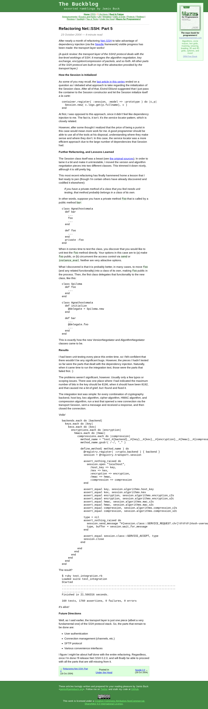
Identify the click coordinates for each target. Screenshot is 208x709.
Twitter (104, 689)
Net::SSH (106, 40)
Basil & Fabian (117, 14)
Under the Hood (107, 19)
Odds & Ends (119, 16)
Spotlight (80, 19)
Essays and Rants (87, 16)
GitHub (135, 689)
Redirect (140, 16)
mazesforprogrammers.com (190, 38)
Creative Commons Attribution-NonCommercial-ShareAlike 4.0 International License (115, 702)
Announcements (69, 16)
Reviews (71, 19)
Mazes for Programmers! (128, 19)
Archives (104, 14)
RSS (93, 14)
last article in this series (111, 81)
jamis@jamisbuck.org (71, 689)
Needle (99, 44)
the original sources (121, 158)
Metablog (107, 16)
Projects (131, 16)
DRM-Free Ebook (190, 56)
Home (87, 14)
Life (99, 16)
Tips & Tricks (92, 19)
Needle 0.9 (140, 670)
